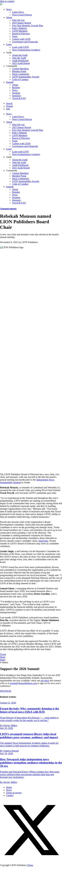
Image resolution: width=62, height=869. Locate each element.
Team (14, 36)
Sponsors (16, 95)
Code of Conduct (20, 79)
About (9, 17)
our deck (45, 680)
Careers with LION (21, 39)
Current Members (20, 68)
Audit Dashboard (20, 60)
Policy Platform (19, 28)
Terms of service (14, 792)
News (9, 9)
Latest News (18, 12)
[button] (31, 860)
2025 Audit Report (21, 63)
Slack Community (20, 74)
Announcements (8, 208)
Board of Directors (21, 33)
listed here (43, 541)
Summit (9, 82)
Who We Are (18, 20)
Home (9, 787)
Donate (9, 106)
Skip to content (7, 1)
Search (9, 103)
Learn (9, 44)
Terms (30, 865)
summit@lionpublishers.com (23, 683)
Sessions (16, 93)
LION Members (19, 31)
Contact (9, 795)
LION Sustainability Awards (25, 76)
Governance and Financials (25, 41)
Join (8, 109)
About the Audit (19, 55)
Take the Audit (19, 58)
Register (16, 87)
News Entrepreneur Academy (26, 50)
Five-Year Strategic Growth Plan (27, 25)
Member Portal (19, 71)
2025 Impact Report (21, 23)
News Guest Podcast (22, 14)
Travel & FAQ (19, 98)
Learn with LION (20, 47)
